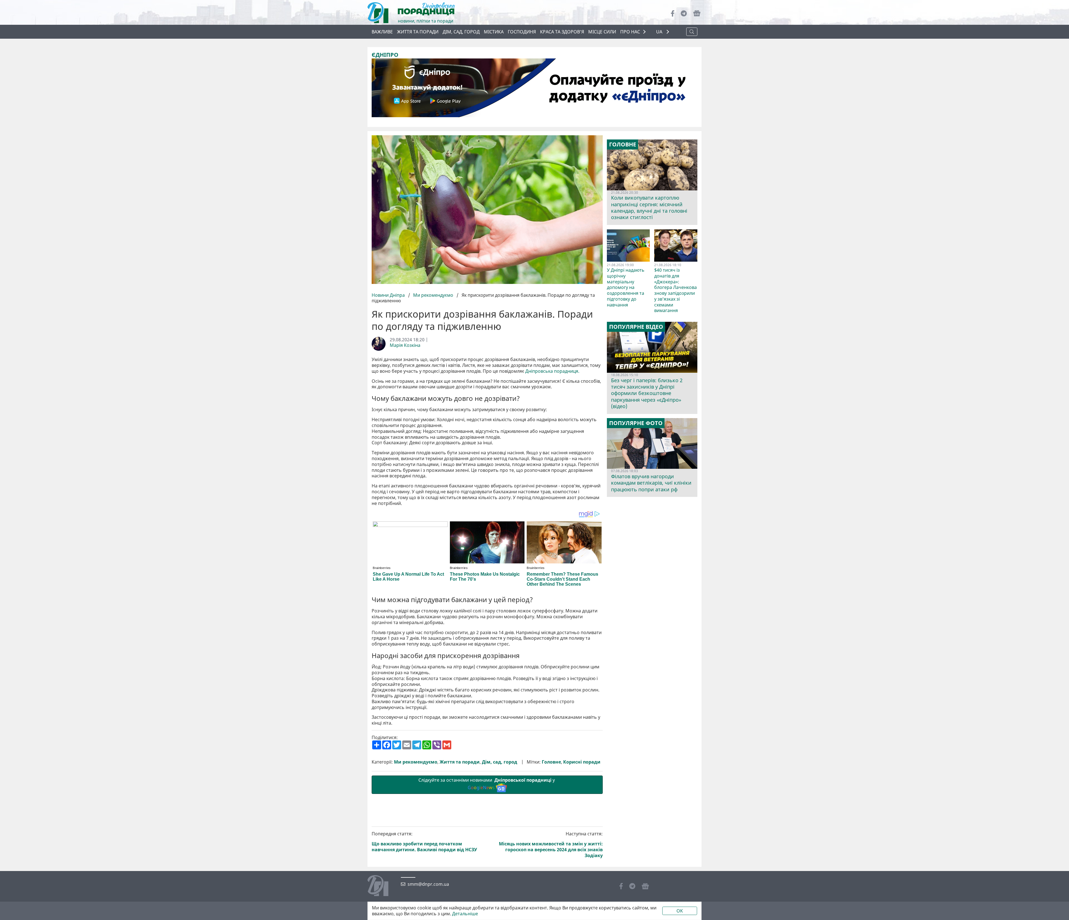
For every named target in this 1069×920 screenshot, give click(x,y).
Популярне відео (636, 326)
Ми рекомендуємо (433, 295)
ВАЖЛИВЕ (382, 32)
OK (679, 911)
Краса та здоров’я (562, 32)
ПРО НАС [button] (630, 32)
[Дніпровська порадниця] (382, 886)
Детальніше (465, 914)
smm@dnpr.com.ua (428, 884)
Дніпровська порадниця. (552, 371)
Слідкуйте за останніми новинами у (487, 784)
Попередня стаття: (424, 841)
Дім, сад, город (461, 32)
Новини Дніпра (389, 295)
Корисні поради (581, 762)
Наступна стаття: (551, 844)
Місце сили (602, 32)
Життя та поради (417, 32)
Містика (494, 32)
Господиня (522, 32)
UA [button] (659, 32)
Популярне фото (636, 423)
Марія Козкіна (405, 345)
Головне (551, 762)
